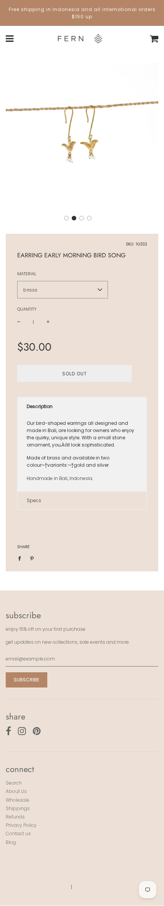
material (26, 274)
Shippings (18, 808)
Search (14, 783)
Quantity (27, 309)
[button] (66, 218)
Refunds (15, 816)
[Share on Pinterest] (32, 558)
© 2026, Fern (49, 887)
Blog (11, 842)
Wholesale (17, 800)
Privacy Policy (21, 825)
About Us (16, 791)
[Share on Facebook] (21, 558)
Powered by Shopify (100, 887)
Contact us (18, 833)
